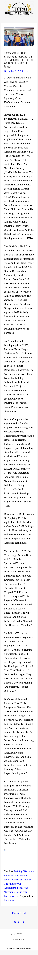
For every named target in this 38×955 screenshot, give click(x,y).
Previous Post (19, 913)
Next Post (19, 922)
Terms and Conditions (14, 948)
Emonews (9, 900)
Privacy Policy (26, 948)
